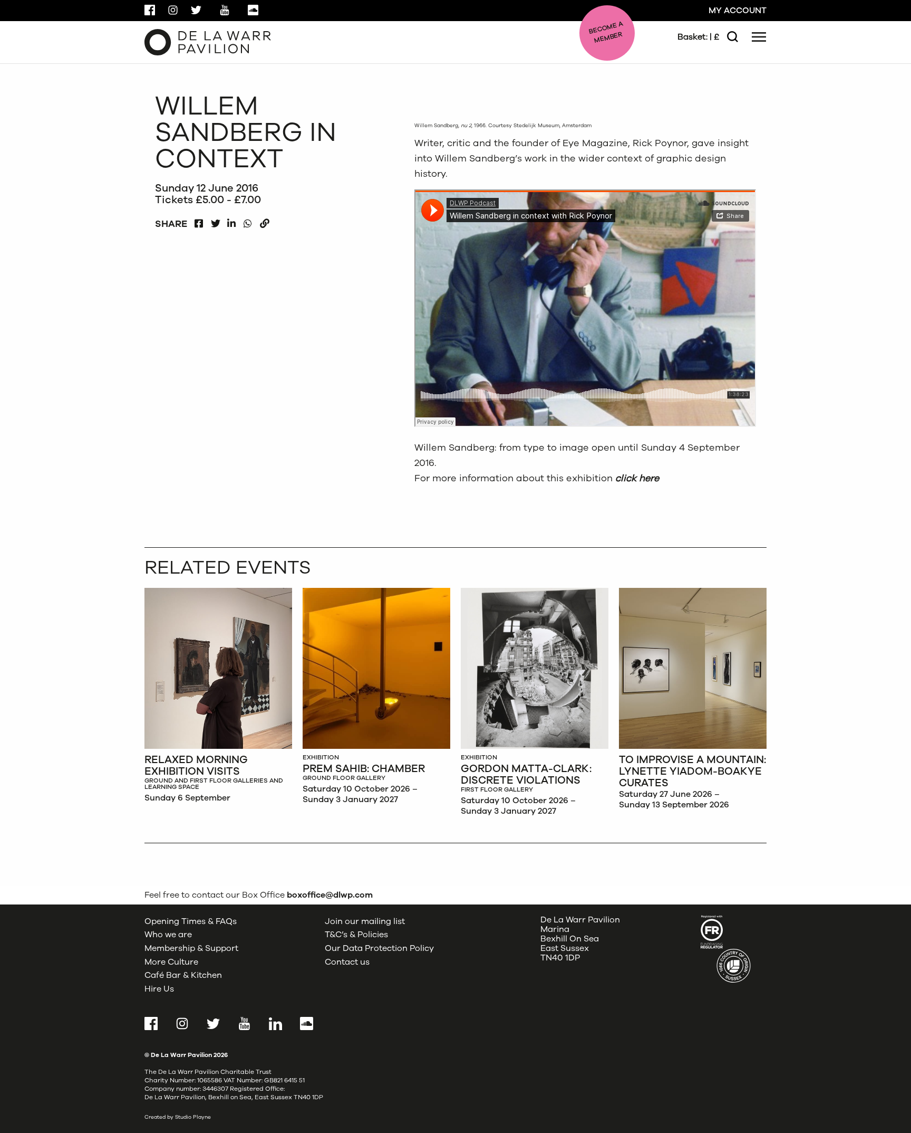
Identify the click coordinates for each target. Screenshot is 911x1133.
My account (738, 10)
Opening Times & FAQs (190, 921)
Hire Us (159, 989)
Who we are (168, 934)
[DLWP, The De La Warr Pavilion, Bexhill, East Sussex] (207, 41)
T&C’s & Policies (356, 934)
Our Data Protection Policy (379, 948)
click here (637, 478)
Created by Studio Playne (177, 1117)
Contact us (347, 962)
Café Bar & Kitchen (183, 975)
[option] (218, 698)
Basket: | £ (698, 37)
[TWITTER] (215, 220)
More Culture (171, 962)
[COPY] (264, 220)
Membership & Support (191, 948)
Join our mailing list (365, 921)
